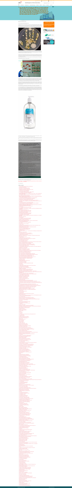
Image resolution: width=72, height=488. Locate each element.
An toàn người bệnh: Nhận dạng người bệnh (23, 395)
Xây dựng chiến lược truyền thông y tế (23, 356)
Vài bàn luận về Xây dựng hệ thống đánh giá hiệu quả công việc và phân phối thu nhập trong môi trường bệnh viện (30, 379)
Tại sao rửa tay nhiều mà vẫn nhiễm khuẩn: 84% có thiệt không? (25, 376)
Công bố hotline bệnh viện (21, 471)
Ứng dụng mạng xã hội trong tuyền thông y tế (23, 368)
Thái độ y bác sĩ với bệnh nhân (22, 479)
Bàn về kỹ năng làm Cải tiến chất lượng (23, 407)
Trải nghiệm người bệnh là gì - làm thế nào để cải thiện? (24, 390)
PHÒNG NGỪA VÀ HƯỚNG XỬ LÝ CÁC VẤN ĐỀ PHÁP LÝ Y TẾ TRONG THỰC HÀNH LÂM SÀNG (29, 235)
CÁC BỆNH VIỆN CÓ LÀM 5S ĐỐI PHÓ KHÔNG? (24, 190)
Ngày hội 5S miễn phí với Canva (22, 294)
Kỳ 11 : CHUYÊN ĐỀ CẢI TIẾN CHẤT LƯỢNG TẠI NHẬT (25, 207)
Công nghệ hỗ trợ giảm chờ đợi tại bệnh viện (23, 234)
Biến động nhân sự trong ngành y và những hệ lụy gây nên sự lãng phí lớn (26, 305)
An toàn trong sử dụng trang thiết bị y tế (23, 458)
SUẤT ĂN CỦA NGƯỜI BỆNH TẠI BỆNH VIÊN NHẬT (24, 228)
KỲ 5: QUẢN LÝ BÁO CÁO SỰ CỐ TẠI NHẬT (24, 223)
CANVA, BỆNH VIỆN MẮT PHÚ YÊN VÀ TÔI (24, 239)
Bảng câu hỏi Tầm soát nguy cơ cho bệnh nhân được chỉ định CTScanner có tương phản (27, 286)
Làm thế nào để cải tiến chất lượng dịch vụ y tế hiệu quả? (24, 346)
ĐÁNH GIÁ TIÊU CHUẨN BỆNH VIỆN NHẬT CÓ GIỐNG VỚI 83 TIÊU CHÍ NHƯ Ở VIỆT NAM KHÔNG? (30, 250)
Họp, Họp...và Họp (21, 318)
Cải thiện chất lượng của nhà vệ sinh (22, 463)
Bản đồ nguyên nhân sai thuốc (22, 445)
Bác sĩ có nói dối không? (21, 320)
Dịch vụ (43, 4)
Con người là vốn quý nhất (21, 315)
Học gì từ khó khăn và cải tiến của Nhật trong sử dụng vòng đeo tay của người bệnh (27, 238)
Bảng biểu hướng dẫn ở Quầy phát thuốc (23, 440)
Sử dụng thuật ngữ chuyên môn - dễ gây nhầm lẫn (24, 354)
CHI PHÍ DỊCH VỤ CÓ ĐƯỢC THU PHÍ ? (23, 247)
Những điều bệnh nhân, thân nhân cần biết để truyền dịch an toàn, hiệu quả (26, 293)
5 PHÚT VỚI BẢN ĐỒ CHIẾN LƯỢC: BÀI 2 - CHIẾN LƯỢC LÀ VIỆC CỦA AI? (27, 364)
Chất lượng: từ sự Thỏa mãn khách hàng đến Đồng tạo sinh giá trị (25, 429)
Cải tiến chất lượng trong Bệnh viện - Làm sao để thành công (25, 422)
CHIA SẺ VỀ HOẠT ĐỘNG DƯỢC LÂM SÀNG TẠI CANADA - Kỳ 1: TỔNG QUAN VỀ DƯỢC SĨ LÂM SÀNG (30, 241)
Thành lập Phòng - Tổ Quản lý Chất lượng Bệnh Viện (24, 399)
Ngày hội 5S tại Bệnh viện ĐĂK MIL (22, 337)
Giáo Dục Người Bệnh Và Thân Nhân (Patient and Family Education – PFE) (26, 433)
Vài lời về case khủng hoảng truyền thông (23, 330)
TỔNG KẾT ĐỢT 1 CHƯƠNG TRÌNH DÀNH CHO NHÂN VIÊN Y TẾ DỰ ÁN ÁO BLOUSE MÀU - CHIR (29, 225)
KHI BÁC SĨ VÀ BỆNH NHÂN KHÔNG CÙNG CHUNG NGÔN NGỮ (26, 242)
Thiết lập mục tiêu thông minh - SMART (23, 448)
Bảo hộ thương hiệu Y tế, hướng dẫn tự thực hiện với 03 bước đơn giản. (26, 199)
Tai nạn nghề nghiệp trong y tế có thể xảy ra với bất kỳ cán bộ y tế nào (26, 345)
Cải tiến (37, 4)
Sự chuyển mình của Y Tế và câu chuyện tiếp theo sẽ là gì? (24, 384)
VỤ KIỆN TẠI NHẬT (21, 264)
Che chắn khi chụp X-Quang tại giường (23, 375)
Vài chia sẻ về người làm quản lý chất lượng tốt (23, 357)
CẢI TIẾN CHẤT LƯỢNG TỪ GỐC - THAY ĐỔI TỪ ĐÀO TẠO (25, 258)
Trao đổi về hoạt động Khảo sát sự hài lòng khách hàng (24, 426)
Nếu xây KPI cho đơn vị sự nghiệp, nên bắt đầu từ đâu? (24, 188)
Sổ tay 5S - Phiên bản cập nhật (22, 296)
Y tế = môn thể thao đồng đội (22, 341)
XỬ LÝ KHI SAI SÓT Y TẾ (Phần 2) (22, 261)
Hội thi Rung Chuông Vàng (21, 383)
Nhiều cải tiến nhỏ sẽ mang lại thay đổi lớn (23, 326)
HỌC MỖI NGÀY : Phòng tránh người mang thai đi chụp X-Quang (25, 420)
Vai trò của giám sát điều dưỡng (22, 421)
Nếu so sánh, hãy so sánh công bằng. (22, 474)
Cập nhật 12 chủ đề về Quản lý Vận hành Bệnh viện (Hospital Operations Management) (27, 388)
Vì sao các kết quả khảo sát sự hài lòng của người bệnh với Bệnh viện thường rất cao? (27, 425)
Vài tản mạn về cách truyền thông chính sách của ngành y (24, 301)
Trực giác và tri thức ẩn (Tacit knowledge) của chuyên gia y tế (25, 350)
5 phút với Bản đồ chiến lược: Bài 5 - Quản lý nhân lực (24, 362)
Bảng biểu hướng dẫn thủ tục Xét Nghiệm (23, 439)
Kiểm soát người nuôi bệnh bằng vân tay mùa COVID (24, 195)
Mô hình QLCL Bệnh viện (21, 482)
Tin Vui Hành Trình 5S (21, 217)
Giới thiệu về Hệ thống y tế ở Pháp (22, 411)
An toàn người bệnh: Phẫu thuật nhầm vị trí (23, 392)
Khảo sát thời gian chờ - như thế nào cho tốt (23, 424)
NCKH (40, 4)
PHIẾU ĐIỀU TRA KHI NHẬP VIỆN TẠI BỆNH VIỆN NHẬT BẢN (26, 257)
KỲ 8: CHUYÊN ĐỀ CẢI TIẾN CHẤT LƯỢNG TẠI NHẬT (25, 213)
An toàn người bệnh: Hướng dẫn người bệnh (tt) (24, 380)
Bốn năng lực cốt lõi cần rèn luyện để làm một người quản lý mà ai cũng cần (26, 297)
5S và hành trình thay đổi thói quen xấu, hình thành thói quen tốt (25, 418)
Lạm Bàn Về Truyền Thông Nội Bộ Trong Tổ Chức (24, 278)
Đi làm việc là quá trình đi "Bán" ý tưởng (23, 323)
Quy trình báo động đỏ (21, 459)
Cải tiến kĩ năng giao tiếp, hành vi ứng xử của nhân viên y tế (25, 485)
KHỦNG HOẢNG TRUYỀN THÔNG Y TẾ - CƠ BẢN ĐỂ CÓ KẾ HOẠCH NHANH (27, 289)
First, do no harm (20, 300)
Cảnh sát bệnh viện (21, 334)
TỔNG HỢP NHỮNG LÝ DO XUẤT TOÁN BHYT (24, 214)
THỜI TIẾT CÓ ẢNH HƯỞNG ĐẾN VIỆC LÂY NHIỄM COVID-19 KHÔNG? (27, 288)
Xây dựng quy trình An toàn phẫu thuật (23, 409)
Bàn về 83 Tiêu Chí (21, 352)
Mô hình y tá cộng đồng (21, 406)
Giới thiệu (22, 4)
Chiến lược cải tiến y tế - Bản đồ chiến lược (23, 365)
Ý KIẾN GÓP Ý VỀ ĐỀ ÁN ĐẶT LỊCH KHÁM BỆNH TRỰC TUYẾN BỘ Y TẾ (27, 198)
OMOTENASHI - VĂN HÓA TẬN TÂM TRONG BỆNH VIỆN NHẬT (26, 269)
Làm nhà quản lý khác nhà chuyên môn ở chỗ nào (24, 456)
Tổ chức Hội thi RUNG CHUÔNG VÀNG (23, 403)
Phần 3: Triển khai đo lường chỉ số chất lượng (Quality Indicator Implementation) (27, 253)
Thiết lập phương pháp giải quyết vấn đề (23, 361)
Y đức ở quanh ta (21, 312)
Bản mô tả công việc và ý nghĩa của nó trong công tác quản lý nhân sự (26, 328)
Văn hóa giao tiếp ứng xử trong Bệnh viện (23, 466)
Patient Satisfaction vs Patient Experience (23, 478)
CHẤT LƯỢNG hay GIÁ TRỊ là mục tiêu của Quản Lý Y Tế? (25, 410)
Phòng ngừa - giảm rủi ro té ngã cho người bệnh (23, 481)
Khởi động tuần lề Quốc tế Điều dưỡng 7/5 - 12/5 (23, 209)
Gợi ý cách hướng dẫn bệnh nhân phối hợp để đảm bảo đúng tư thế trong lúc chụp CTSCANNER (28, 284)
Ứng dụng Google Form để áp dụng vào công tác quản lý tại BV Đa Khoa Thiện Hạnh (27, 265)
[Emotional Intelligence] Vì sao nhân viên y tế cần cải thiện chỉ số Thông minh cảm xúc (27, 464)
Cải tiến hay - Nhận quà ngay (22, 322)
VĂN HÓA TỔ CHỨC (21, 290)
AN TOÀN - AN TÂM (21, 224)
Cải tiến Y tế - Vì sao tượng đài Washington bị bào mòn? (24, 369)
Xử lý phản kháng (21, 405)
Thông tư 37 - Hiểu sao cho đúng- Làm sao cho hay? (24, 432)
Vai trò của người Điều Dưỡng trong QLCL (23, 437)
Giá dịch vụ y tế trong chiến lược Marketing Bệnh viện (24, 349)
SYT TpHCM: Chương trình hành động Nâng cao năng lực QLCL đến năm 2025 (27, 447)
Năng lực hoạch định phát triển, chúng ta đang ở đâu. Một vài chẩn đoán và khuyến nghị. (27, 342)
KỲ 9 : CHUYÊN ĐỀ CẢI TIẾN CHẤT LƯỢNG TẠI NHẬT (25, 211)
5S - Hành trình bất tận (21, 292)
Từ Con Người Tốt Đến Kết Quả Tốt (22, 371)
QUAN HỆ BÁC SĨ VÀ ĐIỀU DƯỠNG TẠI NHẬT (24, 276)
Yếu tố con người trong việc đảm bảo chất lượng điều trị (24, 360)
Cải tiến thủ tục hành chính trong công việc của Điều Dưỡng (25, 413)
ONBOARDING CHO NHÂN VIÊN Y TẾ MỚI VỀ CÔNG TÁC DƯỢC (26, 189)
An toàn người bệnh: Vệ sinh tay (22, 394)
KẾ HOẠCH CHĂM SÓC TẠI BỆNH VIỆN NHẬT (24, 275)
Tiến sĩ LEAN (20, 391)
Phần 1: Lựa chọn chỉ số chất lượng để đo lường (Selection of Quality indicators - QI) (27, 256)
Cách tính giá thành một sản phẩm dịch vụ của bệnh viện (24, 452)
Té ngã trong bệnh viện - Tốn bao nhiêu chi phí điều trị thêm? (25, 339)
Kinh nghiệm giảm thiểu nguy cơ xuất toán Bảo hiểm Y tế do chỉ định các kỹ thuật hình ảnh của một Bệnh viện (29, 285)
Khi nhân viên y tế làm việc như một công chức (23, 324)
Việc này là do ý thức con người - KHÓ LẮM (23, 386)
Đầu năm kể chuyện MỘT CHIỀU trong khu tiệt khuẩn (24, 338)
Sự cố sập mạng (20, 428)
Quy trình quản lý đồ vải (21, 402)
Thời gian (20, 353)
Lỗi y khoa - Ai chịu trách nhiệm (22, 304)
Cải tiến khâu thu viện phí (21, 430)
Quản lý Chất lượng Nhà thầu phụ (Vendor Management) (24, 417)
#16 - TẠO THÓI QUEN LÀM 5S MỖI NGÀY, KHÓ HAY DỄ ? (25, 192)
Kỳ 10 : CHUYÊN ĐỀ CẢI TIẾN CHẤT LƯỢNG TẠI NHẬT (25, 210)
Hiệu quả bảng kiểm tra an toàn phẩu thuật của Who (24, 307)
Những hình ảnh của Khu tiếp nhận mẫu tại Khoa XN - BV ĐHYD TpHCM (26, 451)
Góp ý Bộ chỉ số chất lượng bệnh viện (22, 460)
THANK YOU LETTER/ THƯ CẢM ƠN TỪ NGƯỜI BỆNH (25, 243)
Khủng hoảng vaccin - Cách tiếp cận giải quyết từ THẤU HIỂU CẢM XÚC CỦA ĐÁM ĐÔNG (28, 443)
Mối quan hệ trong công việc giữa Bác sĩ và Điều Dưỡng (24, 358)
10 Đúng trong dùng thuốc (21, 444)
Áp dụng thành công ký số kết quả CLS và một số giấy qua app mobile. (26, 202)
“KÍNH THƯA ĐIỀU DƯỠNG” (22, 279)
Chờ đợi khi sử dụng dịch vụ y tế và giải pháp (23, 343)
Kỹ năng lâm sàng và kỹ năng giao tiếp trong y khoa (24, 475)
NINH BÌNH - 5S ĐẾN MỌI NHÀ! (22, 268)
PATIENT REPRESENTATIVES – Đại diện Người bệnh (24, 377)
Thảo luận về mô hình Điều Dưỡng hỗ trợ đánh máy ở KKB (25, 372)
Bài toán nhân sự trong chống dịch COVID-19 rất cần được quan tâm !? (26, 280)
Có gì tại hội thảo (20, 303)
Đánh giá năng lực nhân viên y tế (22, 319)
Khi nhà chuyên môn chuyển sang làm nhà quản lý (24, 455)
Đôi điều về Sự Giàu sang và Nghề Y (22, 373)
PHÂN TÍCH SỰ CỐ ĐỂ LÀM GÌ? (22, 216)
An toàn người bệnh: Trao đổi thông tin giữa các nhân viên (24, 387)
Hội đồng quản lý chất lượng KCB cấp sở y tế (23, 470)
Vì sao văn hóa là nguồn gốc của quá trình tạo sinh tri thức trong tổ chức (26, 398)
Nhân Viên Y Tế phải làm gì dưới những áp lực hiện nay (24, 414)
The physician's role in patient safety (22, 473)
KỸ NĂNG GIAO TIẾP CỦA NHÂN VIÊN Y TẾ (24, 245)
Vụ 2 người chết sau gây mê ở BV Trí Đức (23, 396)
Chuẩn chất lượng (32, 4)
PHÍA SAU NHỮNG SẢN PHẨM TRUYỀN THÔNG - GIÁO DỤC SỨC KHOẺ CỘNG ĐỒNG (28, 220)
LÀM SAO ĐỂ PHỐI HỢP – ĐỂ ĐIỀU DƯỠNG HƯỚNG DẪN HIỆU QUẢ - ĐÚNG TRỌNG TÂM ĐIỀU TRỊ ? (30, 246)
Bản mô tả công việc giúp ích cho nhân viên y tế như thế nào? (25, 327)
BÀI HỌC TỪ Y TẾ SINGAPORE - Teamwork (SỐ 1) (24, 249)
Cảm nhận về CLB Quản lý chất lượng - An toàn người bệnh (25, 467)
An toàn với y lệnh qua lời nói (22, 441)
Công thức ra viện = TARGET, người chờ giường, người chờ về (25, 335)
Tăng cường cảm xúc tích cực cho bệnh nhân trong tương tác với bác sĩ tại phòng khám (27, 477)
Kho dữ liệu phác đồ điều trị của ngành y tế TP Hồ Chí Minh (25, 436)
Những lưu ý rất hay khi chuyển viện (22, 309)
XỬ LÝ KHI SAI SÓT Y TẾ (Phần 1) (22, 262)
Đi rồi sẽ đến (20, 311)
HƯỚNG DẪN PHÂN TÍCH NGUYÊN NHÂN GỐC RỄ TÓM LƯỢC (26, 186)
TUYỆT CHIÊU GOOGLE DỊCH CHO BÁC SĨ (23, 227)
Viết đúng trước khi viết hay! (22, 308)
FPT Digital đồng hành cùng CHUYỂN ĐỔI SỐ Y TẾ (24, 229)
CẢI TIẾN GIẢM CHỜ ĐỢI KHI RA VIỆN (23, 221)
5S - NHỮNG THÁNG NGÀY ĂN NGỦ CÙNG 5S (24, 274)
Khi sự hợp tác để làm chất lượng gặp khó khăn (23, 454)
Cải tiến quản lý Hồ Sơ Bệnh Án (22, 462)
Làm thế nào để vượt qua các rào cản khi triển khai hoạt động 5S (25, 331)
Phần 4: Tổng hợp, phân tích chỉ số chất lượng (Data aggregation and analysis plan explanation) (28, 254)
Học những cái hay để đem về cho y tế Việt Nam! (23, 316)
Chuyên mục (26, 4)
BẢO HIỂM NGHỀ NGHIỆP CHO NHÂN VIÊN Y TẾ (24, 260)
